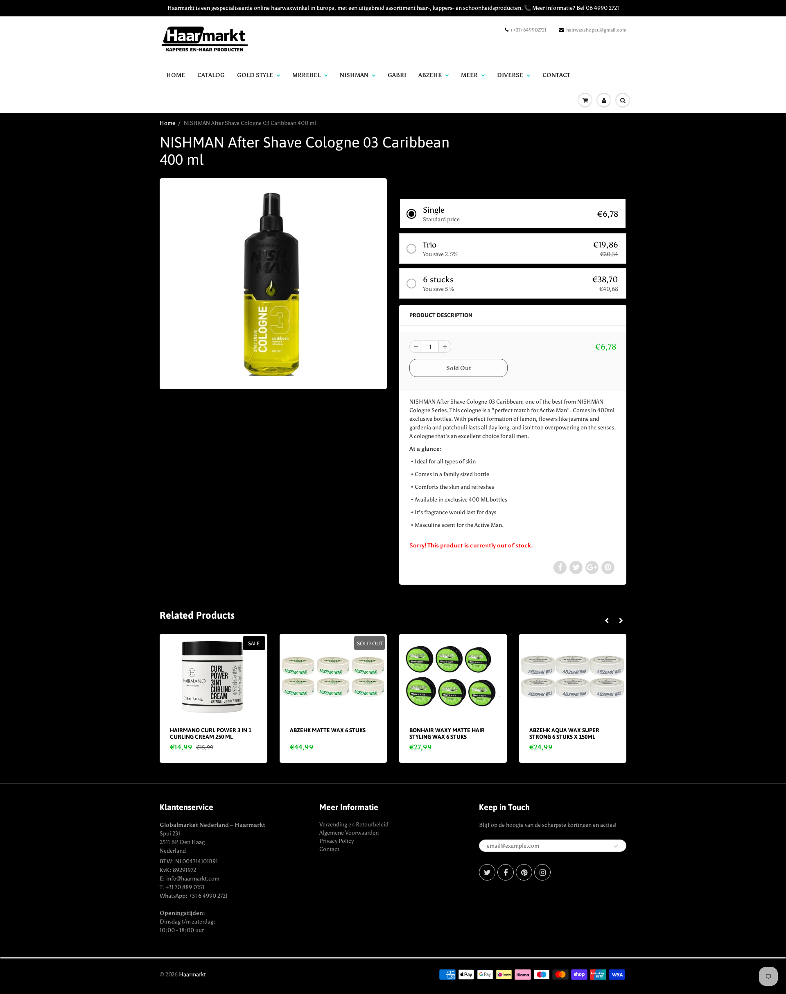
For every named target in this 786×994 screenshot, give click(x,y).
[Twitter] (487, 872)
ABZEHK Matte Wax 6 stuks (328, 730)
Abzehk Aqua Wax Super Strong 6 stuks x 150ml (564, 733)
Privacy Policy (336, 840)
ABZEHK (430, 75)
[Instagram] (542, 872)
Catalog (211, 75)
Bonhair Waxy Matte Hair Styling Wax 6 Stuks (447, 733)
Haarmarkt (192, 974)
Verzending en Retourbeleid (353, 824)
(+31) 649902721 (528, 30)
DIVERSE (510, 75)
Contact (329, 849)
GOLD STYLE (255, 75)
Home (175, 75)
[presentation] (606, 621)
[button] (512, 213)
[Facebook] (505, 872)
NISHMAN (354, 75)
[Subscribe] (616, 846)
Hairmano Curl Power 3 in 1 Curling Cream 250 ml (210, 733)
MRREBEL (306, 75)
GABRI (397, 75)
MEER (469, 75)
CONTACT (556, 75)
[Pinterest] (524, 872)
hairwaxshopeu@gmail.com (596, 30)
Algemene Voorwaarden (349, 832)
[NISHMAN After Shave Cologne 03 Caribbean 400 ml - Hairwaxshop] (273, 282)
